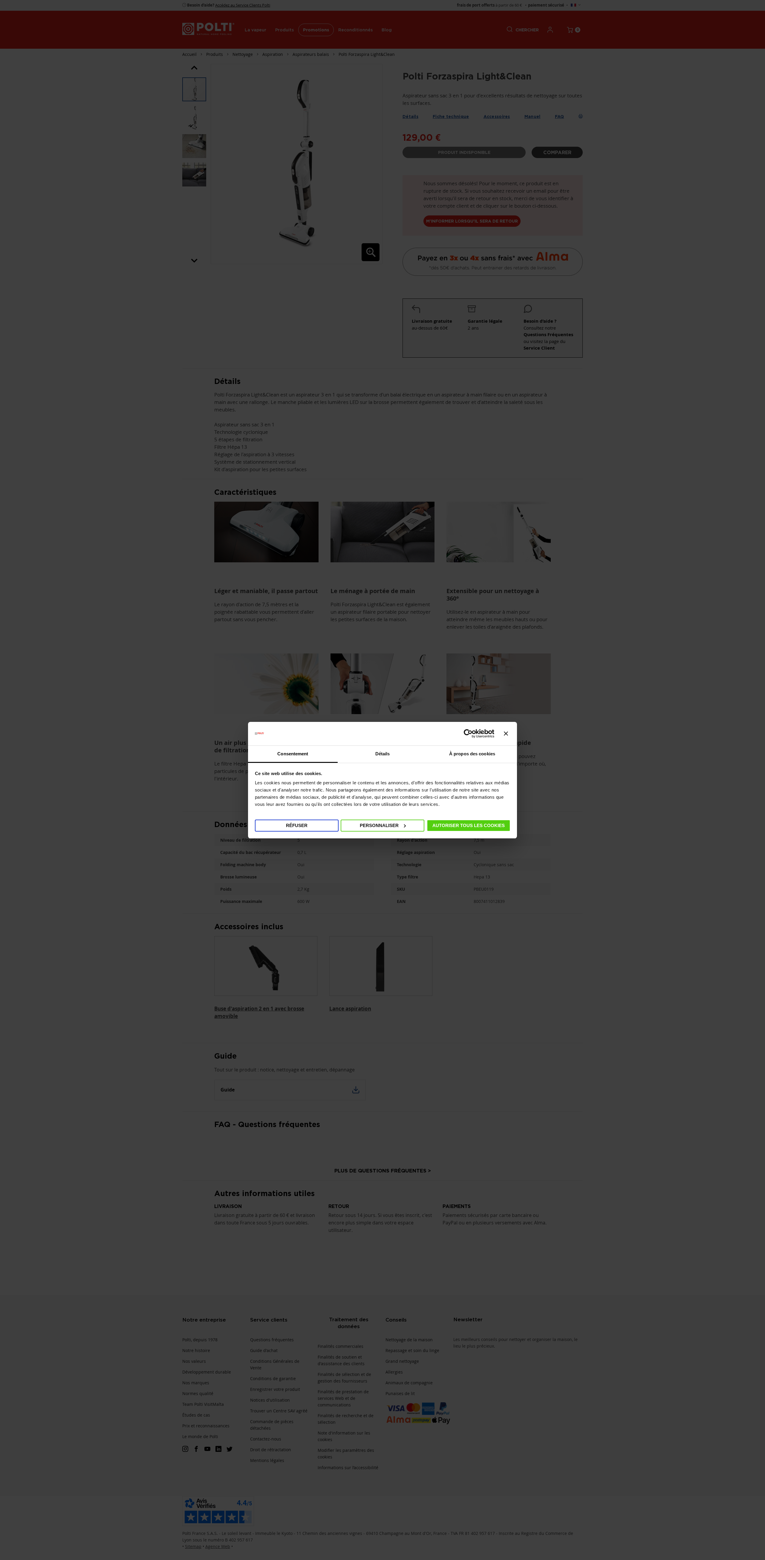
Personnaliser (379, 825)
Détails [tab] (382, 753)
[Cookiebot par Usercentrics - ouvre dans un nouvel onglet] (468, 733)
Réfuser (296, 825)
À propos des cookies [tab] (472, 753)
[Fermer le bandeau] (505, 733)
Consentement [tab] (292, 753)
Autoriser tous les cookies (468, 825)
